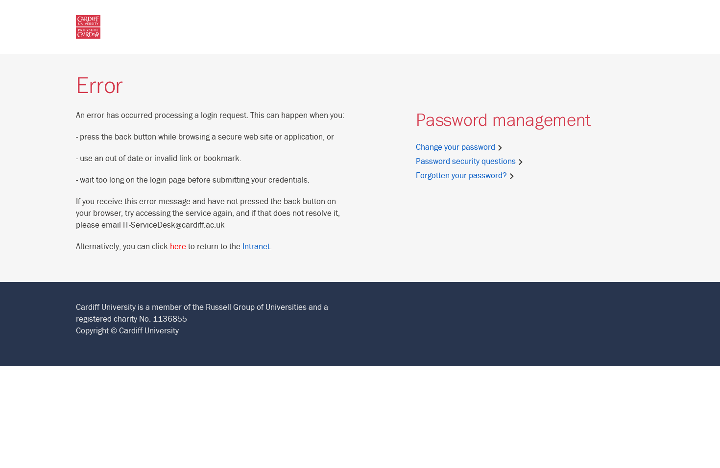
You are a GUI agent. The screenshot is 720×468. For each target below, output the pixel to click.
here (178, 247)
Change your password (456, 147)
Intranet (256, 247)
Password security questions (467, 161)
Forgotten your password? (462, 176)
